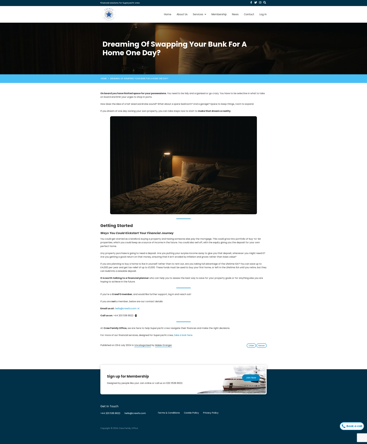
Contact (249, 14)
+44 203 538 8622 (110, 413)
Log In (263, 14)
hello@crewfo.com (125, 308)
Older (251, 345)
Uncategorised (142, 345)
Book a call (354, 426)
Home (167, 14)
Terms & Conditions (169, 412)
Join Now (251, 377)
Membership (219, 14)
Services (198, 14)
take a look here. (183, 335)
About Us (182, 14)
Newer (261, 345)
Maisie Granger (163, 345)
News (235, 14)
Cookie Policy (191, 412)
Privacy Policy (210, 412)
